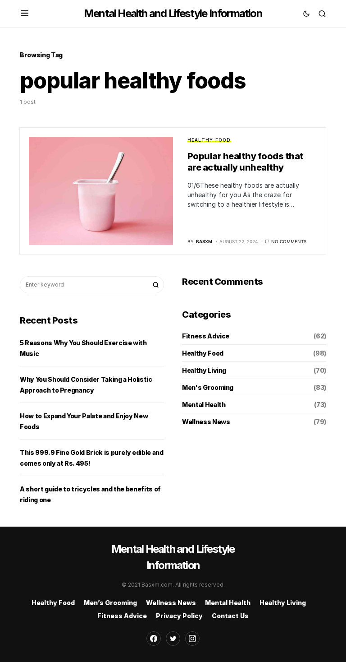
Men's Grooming (207, 387)
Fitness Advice (205, 336)
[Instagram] (192, 639)
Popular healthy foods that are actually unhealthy (245, 162)
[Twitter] (173, 639)
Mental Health (203, 404)
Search (156, 285)
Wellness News (206, 422)
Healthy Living (204, 370)
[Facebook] (153, 639)
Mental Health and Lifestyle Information (173, 13)
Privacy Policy (179, 616)
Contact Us (230, 616)
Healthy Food (209, 140)
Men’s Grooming (110, 602)
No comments (288, 241)
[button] (24, 13)
